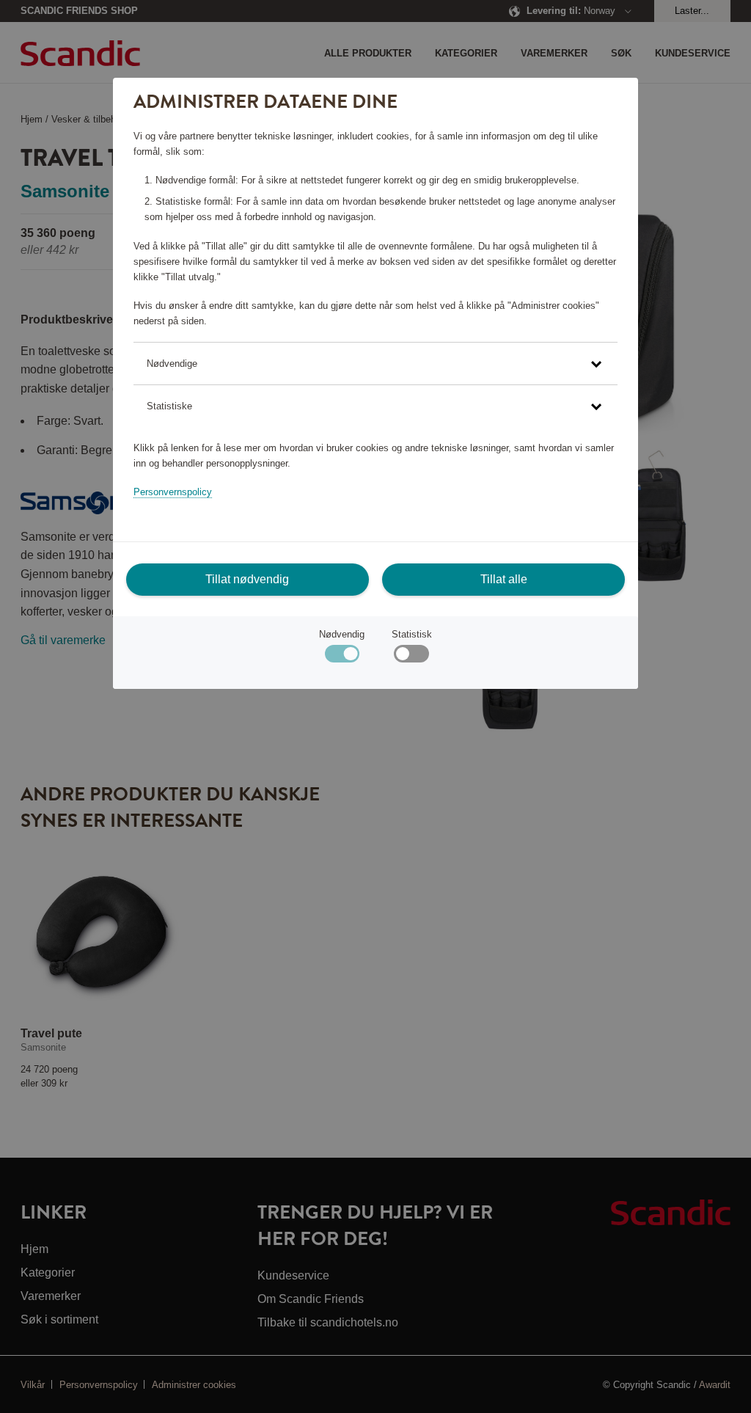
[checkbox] (411, 656)
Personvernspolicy (172, 491)
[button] (375, 363)
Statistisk (412, 634)
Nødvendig (341, 634)
